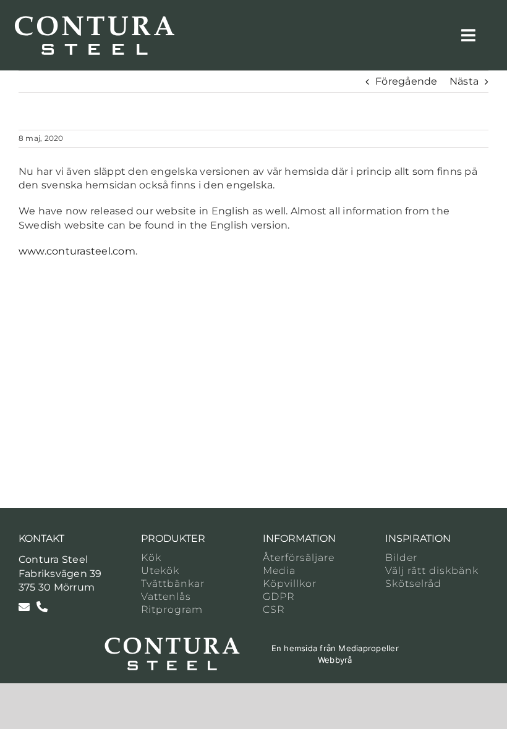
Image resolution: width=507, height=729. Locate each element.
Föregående (406, 81)
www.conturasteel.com (77, 251)
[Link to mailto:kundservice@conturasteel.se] (24, 606)
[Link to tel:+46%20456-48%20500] (42, 606)
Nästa (464, 81)
